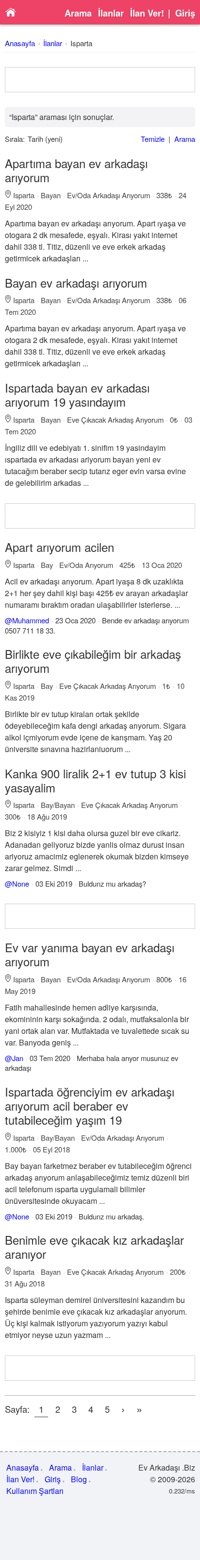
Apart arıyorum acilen (59, 546)
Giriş (185, 13)
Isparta (81, 43)
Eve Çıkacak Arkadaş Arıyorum (115, 419)
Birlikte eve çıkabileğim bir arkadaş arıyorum (93, 660)
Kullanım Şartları (35, 1490)
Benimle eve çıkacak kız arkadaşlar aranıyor (94, 1246)
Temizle (153, 139)
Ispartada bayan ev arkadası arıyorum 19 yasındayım (77, 394)
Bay (47, 565)
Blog (79, 1479)
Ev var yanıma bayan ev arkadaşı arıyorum (89, 954)
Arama (78, 13)
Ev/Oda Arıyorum (86, 565)
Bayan (51, 195)
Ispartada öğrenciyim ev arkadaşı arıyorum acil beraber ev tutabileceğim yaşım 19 (89, 1105)
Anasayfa (20, 43)
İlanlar (111, 13)
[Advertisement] (99, 80)
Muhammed (30, 620)
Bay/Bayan (58, 805)
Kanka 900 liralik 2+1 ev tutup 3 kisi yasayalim (95, 780)
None (20, 883)
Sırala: (15, 139)
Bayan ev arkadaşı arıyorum (76, 282)
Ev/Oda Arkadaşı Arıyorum (108, 195)
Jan (17, 1058)
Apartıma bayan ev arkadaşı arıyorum (76, 170)
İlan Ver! (147, 13)
